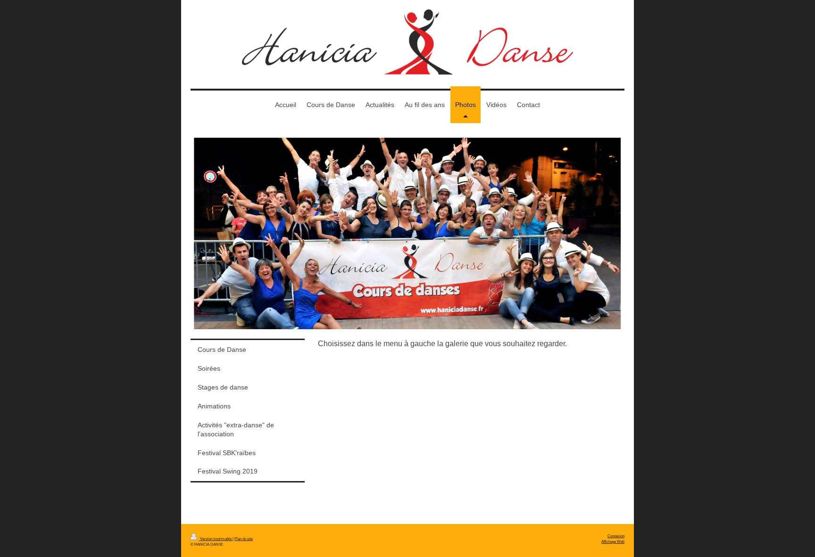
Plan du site (243, 538)
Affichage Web (612, 541)
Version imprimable (216, 538)
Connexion (615, 535)
